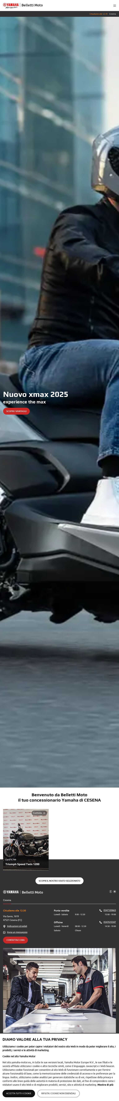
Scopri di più (103, 411)
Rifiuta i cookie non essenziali (58, 1093)
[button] (114, 5)
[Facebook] (110, 891)
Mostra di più (105, 1084)
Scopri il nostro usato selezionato (59, 880)
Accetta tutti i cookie (18, 1093)
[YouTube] (114, 891)
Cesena (7, 900)
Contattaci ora (16, 940)
